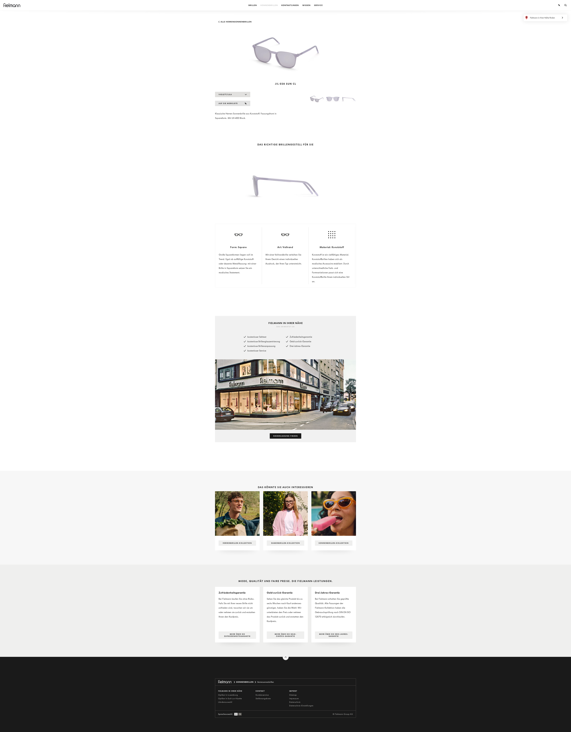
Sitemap (293, 695)
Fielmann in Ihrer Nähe (230, 691)
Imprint (293, 691)
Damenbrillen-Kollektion (285, 543)
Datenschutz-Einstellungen (301, 706)
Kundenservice (262, 695)
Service (318, 5)
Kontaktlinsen (290, 5)
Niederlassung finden (285, 436)
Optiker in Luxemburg (228, 695)
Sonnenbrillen (269, 5)
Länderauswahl (225, 702)
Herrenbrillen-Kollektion (237, 543)
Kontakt (260, 691)
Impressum (294, 698)
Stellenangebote (263, 698)
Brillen (252, 5)
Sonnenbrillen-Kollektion (334, 543)
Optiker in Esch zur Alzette (230, 698)
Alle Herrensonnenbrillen (236, 22)
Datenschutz (295, 702)
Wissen (306, 5)
